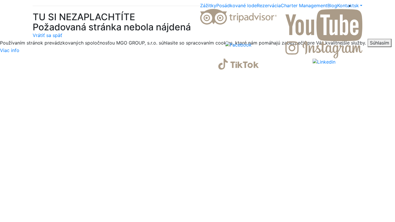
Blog (332, 5)
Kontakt (345, 5)
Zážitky (208, 5)
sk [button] (356, 5)
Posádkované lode (236, 5)
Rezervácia (269, 5)
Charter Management (304, 5)
